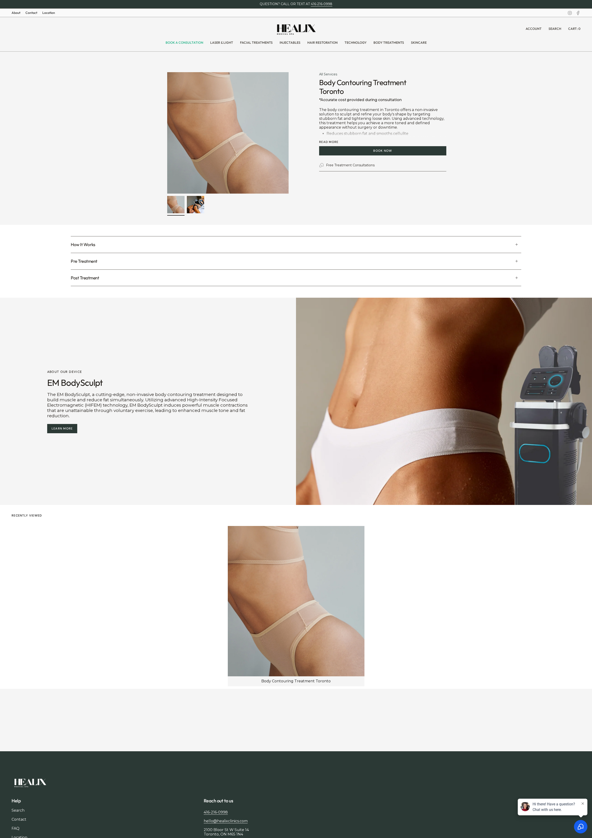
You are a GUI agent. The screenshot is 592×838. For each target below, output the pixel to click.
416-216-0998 (321, 4)
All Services (328, 74)
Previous (167, 133)
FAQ (15, 828)
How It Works (83, 244)
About (16, 13)
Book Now (382, 151)
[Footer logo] (30, 782)
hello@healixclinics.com (226, 821)
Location (48, 13)
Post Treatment (85, 278)
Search (18, 810)
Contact (31, 13)
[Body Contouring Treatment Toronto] (296, 601)
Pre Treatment (84, 261)
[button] (222, 42)
